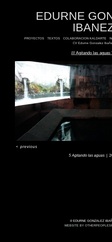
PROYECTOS (34, 38)
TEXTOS (53, 38)
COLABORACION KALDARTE (84, 38)
